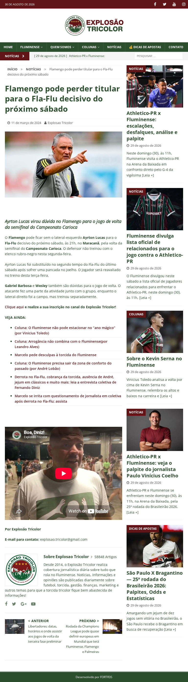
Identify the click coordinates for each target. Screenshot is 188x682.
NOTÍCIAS (114, 47)
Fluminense (30, 47)
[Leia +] (148, 175)
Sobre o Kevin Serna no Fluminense (154, 361)
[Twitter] (164, 4)
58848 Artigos (105, 556)
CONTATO (176, 47)
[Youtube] (174, 4)
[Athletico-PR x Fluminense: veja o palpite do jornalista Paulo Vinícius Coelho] (155, 430)
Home (8, 47)
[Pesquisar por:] (158, 55)
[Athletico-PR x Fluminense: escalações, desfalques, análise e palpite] (155, 86)
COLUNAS (89, 47)
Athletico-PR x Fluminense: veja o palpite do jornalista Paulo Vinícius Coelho (152, 466)
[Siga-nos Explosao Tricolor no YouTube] (31, 604)
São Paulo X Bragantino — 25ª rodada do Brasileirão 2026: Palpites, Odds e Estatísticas (155, 586)
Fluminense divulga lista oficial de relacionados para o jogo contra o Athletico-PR (155, 248)
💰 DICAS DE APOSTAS (145, 47)
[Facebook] (155, 4)
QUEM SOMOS (60, 47)
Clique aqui (14, 307)
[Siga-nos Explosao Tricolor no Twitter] (12, 604)
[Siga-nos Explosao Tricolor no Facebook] (6, 604)
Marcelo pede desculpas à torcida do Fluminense (55, 354)
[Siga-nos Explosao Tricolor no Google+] (21, 604)
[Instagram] (183, 4)
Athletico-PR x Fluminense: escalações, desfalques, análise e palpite (152, 126)
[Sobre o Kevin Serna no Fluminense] (155, 332)
